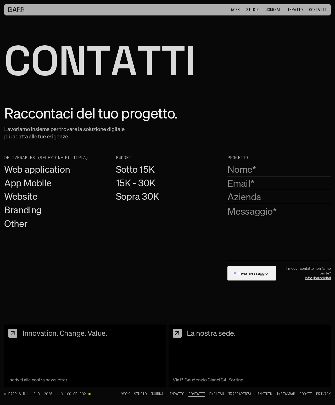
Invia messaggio (253, 273)
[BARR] (16, 9)
